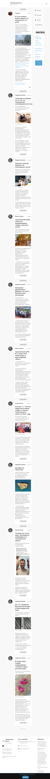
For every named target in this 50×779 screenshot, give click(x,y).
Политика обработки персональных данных (7, 753)
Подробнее (25, 775)
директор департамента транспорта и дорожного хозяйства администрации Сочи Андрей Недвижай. (22, 64)
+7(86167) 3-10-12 (23, 745)
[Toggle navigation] (46, 3)
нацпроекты (19, 84)
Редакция (17, 13)
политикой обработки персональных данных (27, 774)
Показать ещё (23, 728)
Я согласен (25, 777)
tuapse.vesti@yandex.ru (24, 748)
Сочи (23, 84)
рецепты (38, 54)
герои (37, 40)
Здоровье (38, 42)
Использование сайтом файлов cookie (9, 757)
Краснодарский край (21, 83)
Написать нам (38, 63)
